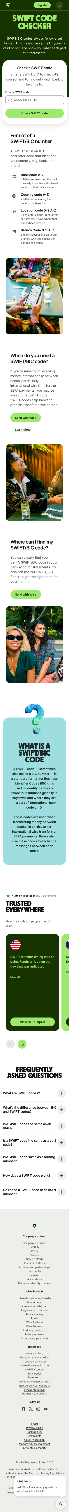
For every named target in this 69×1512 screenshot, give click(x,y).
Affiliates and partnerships (34, 1267)
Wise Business (34, 1326)
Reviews (34, 1275)
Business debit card (34, 1330)
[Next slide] (22, 1044)
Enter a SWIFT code (17, 92)
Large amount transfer (34, 1310)
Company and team (34, 1243)
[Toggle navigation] (59, 5)
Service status (34, 1258)
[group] (32, 982)
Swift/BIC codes (34, 1369)
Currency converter (34, 1361)
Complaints (34, 1435)
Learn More (23, 429)
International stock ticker (34, 1365)
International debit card (34, 1306)
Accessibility (34, 1279)
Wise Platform (34, 1322)
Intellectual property (34, 1447)
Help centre (34, 1271)
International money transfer (34, 1298)
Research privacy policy (34, 1357)
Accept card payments (34, 1338)
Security (34, 1246)
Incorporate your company (34, 1385)
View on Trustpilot (32, 1022)
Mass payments (34, 1334)
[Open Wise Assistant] (60, 1503)
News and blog (35, 1353)
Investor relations (34, 1263)
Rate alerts (34, 1377)
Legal (34, 1423)
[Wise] (8, 5)
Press (34, 1251)
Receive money (34, 1314)
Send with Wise (25, 418)
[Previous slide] (10, 1044)
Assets (34, 1318)
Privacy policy (34, 1427)
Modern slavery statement (34, 1443)
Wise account (34, 1302)
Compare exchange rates (34, 1381)
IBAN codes (34, 1373)
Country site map (34, 1439)
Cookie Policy (34, 1431)
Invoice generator (34, 1389)
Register (42, 5)
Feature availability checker (34, 1283)
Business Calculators (34, 1393)
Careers (34, 1255)
